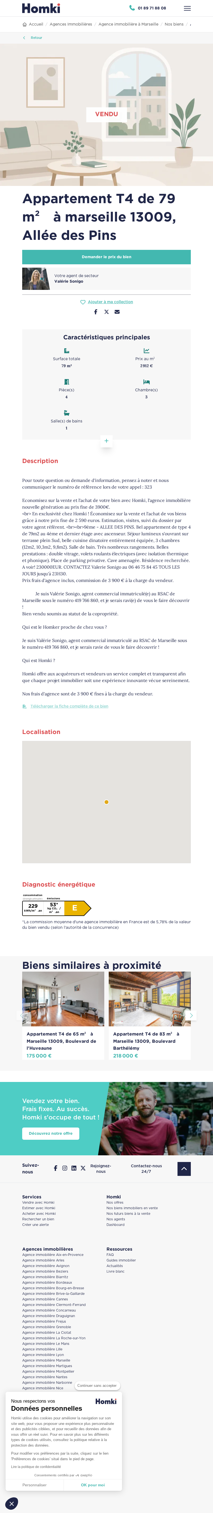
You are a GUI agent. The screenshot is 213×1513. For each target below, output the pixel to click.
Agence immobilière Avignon (45, 1266)
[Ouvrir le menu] (187, 8)
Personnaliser (34, 1485)
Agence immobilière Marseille (46, 1360)
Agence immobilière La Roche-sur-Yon (53, 1338)
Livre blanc (115, 1271)
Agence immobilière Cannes (45, 1299)
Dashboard (115, 1224)
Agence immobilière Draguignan (48, 1316)
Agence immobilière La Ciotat (46, 1332)
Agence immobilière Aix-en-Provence (52, 1254)
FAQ (110, 1254)
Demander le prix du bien (106, 257)
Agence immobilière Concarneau (49, 1310)
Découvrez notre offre (51, 1133)
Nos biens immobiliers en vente (132, 1208)
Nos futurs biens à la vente (128, 1213)
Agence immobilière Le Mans (45, 1343)
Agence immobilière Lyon (43, 1355)
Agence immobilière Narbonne (47, 1382)
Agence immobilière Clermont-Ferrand (54, 1305)
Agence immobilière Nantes (44, 1377)
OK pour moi (93, 1485)
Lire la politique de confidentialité (36, 1467)
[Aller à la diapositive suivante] (191, 1016)
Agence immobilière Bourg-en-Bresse (53, 1288)
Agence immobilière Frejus (44, 1321)
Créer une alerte (35, 1224)
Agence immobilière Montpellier (48, 1371)
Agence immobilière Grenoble (46, 1327)
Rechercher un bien (38, 1219)
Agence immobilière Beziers (45, 1271)
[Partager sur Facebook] (96, 312)
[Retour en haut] (184, 1169)
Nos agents (115, 1219)
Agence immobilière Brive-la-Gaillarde (53, 1293)
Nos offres (114, 1202)
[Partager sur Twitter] (106, 312)
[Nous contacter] (117, 312)
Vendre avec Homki (38, 1202)
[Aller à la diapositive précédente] (22, 1016)
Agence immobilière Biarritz (45, 1277)
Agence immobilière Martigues (47, 1366)
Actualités (114, 1266)
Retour (36, 37)
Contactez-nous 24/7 (146, 1168)
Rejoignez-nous (100, 1168)
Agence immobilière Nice (42, 1388)
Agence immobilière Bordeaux (47, 1282)
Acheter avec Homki (39, 1213)
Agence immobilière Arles (43, 1260)
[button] (11, 1503)
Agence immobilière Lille (42, 1349)
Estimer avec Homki (38, 1208)
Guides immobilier (121, 1260)
